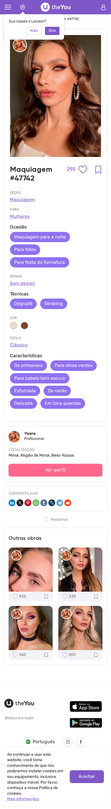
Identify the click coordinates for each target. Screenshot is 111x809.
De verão (57, 390)
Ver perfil (55, 470)
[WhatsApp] (35, 502)
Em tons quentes (63, 403)
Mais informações (23, 798)
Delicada (23, 403)
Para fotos (25, 249)
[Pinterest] (27, 502)
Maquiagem (22, 199)
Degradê (23, 303)
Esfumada (25, 390)
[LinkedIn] (12, 502)
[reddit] (67, 502)
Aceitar (87, 776)
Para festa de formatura (39, 262)
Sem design (22, 283)
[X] (20, 502)
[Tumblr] (43, 502)
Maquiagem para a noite (40, 237)
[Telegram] (59, 502)
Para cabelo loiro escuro (39, 378)
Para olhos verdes (73, 365)
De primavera (28, 365)
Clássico (19, 345)
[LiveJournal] (51, 502)
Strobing (53, 303)
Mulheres (20, 216)
